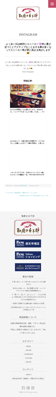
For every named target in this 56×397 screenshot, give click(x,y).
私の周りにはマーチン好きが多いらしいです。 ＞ (35, 195)
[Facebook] (29, 388)
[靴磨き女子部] (28, 8)
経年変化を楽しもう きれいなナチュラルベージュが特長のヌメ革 (28, 308)
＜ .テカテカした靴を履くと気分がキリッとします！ (21, 192)
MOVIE (28, 362)
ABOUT (28, 375)
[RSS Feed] (32, 388)
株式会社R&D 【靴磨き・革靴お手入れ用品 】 (29, 378)
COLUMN (28, 358)
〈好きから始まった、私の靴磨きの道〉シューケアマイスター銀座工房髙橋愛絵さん (28, 289)
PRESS (28, 346)
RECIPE (28, 350)
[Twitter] (24, 388)
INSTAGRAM (28, 34)
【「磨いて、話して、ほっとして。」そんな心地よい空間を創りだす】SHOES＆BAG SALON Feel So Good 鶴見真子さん (28, 297)
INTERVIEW (28, 354)
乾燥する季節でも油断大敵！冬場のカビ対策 (28, 303)
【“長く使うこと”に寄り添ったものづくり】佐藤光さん (29, 283)
